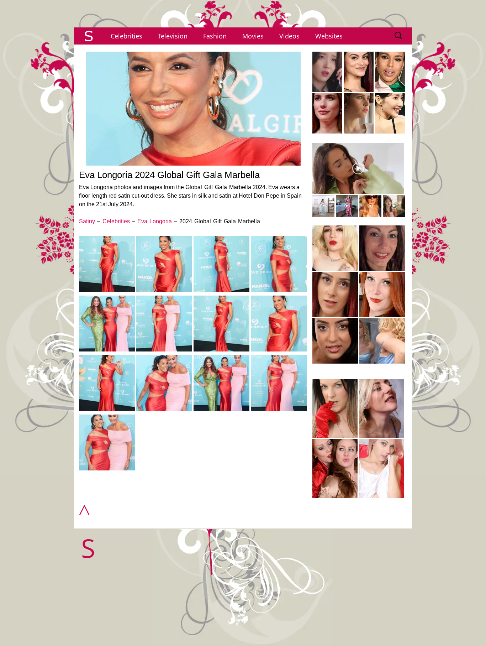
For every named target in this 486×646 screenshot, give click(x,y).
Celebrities (126, 36)
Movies (253, 36)
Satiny (87, 221)
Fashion (215, 36)
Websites (329, 36)
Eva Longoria (154, 221)
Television (172, 36)
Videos (289, 36)
